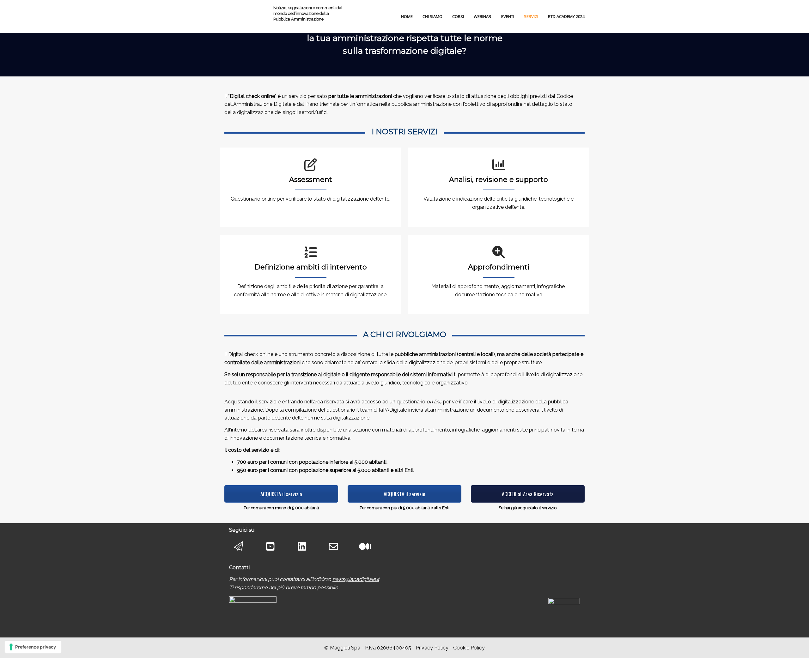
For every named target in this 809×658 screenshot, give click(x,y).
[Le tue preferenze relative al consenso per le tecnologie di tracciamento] (33, 647)
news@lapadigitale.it (355, 579)
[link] (355, 579)
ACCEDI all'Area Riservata (528, 494)
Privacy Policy (432, 648)
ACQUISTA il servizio (281, 494)
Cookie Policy (469, 648)
